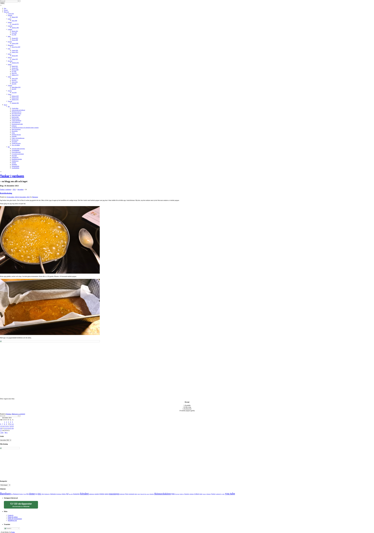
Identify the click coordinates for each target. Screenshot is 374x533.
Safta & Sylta (143, 494)
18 (11, 426)
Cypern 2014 (11, 13)
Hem (5, 8)
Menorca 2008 (15, 69)
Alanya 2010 (15, 82)
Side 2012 (14, 80)
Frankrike (10, 26)
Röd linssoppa (15, 140)
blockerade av (23, 505)
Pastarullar (14, 136)
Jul (67, 494)
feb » (6, 432)
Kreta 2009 (14, 33)
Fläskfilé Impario (16, 119)
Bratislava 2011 (15, 62)
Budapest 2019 (15, 96)
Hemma (8, 414)
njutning (101, 494)
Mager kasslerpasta (16, 129)
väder (223, 494)
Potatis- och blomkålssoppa (18, 138)
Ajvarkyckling (15, 108)
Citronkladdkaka (15, 150)
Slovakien (10, 61)
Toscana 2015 (15, 38)
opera (107, 494)
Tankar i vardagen (12, 176)
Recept (5, 104)
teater (200, 494)
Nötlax (13, 133)
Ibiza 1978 (14, 73)
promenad (131, 494)
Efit (36, 494)
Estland (9, 19)
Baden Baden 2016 (16, 87)
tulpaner (208, 494)
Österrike (10, 101)
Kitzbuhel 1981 (15, 103)
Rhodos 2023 (15, 31)
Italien (9, 36)
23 (7, 428)
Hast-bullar (14, 155)
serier (148, 494)
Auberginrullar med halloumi (18, 110)
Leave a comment (19, 414)
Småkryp (182, 494)
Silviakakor (14, 164)
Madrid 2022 (15, 66)
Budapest (16, 494)
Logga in (10, 515)
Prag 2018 (14, 92)
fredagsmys (47, 494)
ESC (39, 494)
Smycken (177, 494)
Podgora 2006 (15, 43)
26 (13, 428)
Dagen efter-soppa (16, 115)
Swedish (8, 528)
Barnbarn (5, 493)
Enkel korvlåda (15, 117)
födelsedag (53, 494)
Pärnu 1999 (14, 20)
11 (10, 424)
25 (11, 428)
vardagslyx (219, 494)
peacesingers (114, 494)
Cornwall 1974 (15, 24)
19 (13, 426)
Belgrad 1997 (15, 55)
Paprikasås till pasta (16, 134)
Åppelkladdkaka (15, 168)
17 (9, 426)
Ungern (9, 94)
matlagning (91, 494)
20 (1, 428)
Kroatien (10, 41)
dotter (32, 493)
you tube (230, 493)
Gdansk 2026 (15, 50)
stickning (192, 494)
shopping (152, 494)
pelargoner (122, 494)
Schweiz (10, 57)
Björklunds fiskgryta (16, 112)
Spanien (9, 64)
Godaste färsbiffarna (16, 120)
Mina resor (6, 12)
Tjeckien (10, 90)
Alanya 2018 (15, 78)
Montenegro (10, 45)
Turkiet (9, 76)
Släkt (173, 494)
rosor (139, 494)
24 (9, 428)
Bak (9, 147)
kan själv (71, 494)
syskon (196, 494)
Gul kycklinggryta (16, 122)
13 (1, 426)
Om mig (6, 10)
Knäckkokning (6, 193)
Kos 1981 (14, 34)
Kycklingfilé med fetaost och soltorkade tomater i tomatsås (25, 127)
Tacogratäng (14, 141)
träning (204, 494)
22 (5, 428)
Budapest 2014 (15, 97)
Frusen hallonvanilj (16, 152)
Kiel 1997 (14, 89)
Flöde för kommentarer (15, 519)
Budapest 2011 (15, 99)
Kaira (13, 532)
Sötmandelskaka (15, 166)
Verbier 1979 (15, 59)
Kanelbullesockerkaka (17, 159)
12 (13, 424)
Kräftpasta (14, 126)
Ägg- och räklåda (16, 145)
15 (5, 426)
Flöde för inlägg (13, 517)
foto (43, 494)
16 (7, 426)
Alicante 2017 (15, 68)
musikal (97, 494)
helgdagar (59, 494)
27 (1, 430)
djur (27, 494)
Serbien (9, 54)
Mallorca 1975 (15, 75)
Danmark (10, 15)
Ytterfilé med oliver (16, 143)
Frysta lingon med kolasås (18, 154)
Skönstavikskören (162, 493)
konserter (76, 494)
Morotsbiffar (15, 131)
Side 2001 (14, 83)
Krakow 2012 (15, 52)
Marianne (35, 197)
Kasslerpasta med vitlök (17, 124)
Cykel (24, 494)
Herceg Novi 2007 (16, 47)
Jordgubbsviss (15, 157)
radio (135, 494)
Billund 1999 (15, 17)
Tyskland (10, 85)
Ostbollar (14, 162)
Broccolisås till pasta (16, 113)
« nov (2, 432)
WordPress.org (12, 520)
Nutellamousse (15, 161)
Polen (9, 48)
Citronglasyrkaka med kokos (18, 148)
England (10, 22)
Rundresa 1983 (15, 27)
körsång (84, 493)
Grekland (10, 29)
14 (3, 426)
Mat (9, 106)
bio (12, 494)
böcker (21, 494)
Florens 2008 (15, 40)
